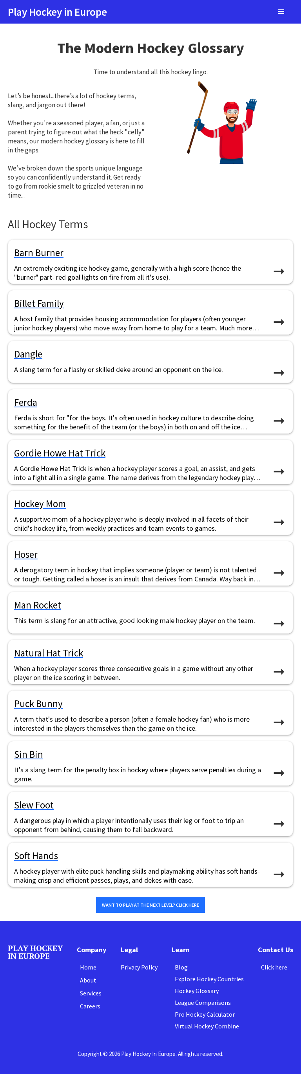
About (88, 980)
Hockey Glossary (197, 991)
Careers (90, 1006)
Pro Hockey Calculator (205, 1014)
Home (88, 967)
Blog (181, 967)
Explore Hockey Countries (209, 979)
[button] (281, 12)
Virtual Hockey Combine (207, 1026)
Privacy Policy (139, 967)
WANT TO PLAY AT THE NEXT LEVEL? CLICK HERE (150, 905)
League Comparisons (203, 1002)
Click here (274, 967)
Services (91, 993)
